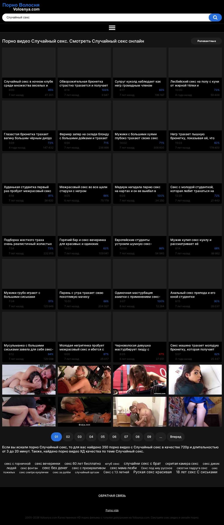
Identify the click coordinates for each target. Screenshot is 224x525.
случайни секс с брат (142, 463)
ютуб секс (112, 463)
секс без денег (55, 468)
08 (138, 436)
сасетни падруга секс (192, 468)
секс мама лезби (123, 468)
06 (114, 436)
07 (126, 436)
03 (80, 436)
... (160, 436)
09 (149, 436)
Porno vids (112, 510)
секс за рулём (62, 472)
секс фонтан (29, 468)
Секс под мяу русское (156, 468)
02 (68, 436)
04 (91, 436)
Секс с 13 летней (116, 472)
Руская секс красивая (152, 472)
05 (103, 436)
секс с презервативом (89, 468)
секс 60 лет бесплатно (83, 463)
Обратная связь (112, 495)
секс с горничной (17, 463)
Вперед (175, 436)
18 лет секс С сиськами (196, 472)
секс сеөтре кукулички (33, 472)
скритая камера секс (181, 463)
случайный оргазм (87, 472)
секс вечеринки (47, 463)
